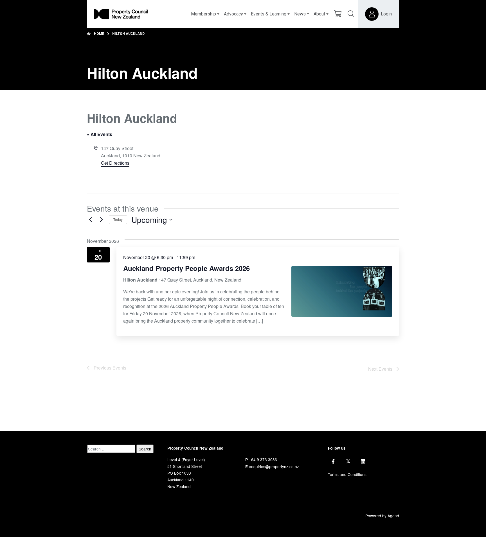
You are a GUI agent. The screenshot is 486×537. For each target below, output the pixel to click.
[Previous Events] (90, 219)
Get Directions (115, 163)
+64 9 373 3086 (263, 459)
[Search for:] (111, 449)
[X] (348, 461)
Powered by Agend (382, 515)
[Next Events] (101, 219)
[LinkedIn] (363, 461)
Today (118, 219)
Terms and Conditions (347, 474)
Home (99, 34)
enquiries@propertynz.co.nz (274, 466)
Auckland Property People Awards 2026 (186, 268)
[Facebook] (333, 461)
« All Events (99, 134)
